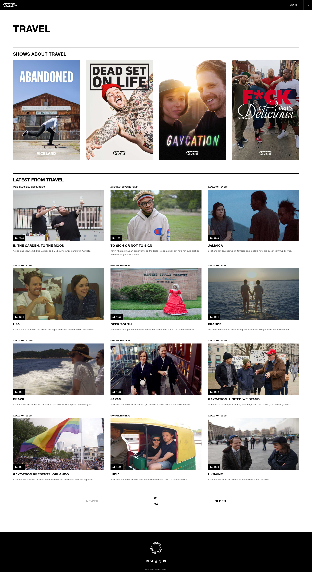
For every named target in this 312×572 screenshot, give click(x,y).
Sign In (293, 5)
